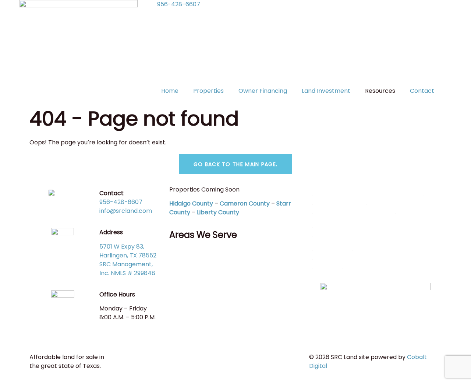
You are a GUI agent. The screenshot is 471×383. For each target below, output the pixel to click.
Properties (208, 91)
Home (169, 91)
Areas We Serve (203, 235)
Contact (422, 91)
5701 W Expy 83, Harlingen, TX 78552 (127, 251)
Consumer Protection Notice (354, 211)
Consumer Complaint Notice (354, 225)
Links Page (328, 265)
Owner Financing (262, 91)
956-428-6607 (178, 4)
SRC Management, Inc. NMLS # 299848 (127, 268)
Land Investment (326, 91)
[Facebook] (178, 256)
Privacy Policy (333, 248)
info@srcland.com (125, 211)
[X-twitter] (198, 256)
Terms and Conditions (344, 233)
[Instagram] (218, 256)
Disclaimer (328, 257)
